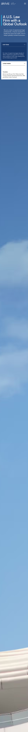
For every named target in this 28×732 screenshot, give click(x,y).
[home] (8, 3)
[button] (25, 3)
